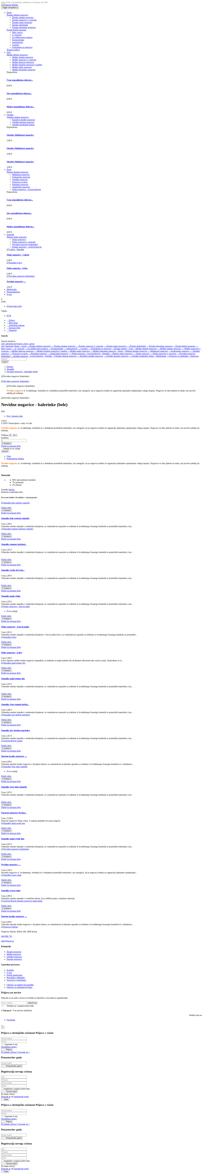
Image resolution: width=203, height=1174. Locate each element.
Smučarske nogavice (21, 187)
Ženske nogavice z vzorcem (24, 20)
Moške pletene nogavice (17, 55)
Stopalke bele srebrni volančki (15, 518)
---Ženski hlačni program (184, 346)
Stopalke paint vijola (10, 596)
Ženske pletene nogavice (17, 15)
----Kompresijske (55, 348)
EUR (9, 315)
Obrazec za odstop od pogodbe (20, 985)
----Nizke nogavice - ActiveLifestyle (84, 353)
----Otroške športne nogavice (116, 356)
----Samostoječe (70, 348)
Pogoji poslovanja (14, 975)
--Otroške (48, 356)
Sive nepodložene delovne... (19, 93)
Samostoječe (17, 42)
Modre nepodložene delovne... (21, 107)
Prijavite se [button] (6, 1096)
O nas (9, 972)
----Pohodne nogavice (37, 353)
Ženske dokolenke (20, 25)
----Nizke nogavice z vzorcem (163, 353)
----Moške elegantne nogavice (103, 351)
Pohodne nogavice (20, 184)
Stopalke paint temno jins (13, 678)
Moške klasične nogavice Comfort (27, 65)
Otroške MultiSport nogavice (20, 135)
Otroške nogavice (14, 957)
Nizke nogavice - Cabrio (18, 255)
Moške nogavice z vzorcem (24, 60)
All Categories (7, 346)
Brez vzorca (17, 32)
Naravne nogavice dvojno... (14, 813)
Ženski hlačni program (16, 30)
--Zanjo (23, 346)
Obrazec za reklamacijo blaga (19, 987)
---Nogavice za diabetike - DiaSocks (183, 356)
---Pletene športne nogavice (135, 351)
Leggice (15, 45)
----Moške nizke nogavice (78, 351)
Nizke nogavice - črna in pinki (15, 627)
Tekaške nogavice (20, 179)
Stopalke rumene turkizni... (14, 544)
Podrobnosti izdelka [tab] (15, 458)
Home (17, 346)
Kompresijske (18, 40)
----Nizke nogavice (141, 353)
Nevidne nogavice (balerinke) (25, 244)
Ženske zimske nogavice (23, 17)
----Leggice (83, 348)
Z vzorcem (17, 35)
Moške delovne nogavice (23, 62)
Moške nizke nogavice (22, 67)
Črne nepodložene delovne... (20, 80)
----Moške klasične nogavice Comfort (50, 351)
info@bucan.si (7, 941)
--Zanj (130, 348)
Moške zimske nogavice (22, 57)
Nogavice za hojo (19, 182)
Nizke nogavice (19, 239)
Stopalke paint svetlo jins (12, 839)
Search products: (8, 341)
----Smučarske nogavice (58, 353)
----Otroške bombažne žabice (141, 356)
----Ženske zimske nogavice (63, 346)
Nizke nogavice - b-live (17, 268)
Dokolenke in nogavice (22, 47)
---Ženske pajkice (119, 348)
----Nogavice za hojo (19, 353)
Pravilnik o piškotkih (16, 977)
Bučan (12, 489)
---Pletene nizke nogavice (121, 353)
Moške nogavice (14, 954)
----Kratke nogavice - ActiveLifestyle (27, 356)
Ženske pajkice (13, 50)
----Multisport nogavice (158, 351)
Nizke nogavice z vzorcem (23, 242)
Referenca (5, 492)
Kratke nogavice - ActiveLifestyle (27, 247)
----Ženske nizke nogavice (115, 346)
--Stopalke (105, 353)
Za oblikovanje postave (22, 37)
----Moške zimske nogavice (169, 348)
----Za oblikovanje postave (36, 348)
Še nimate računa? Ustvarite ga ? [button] (15, 1052)
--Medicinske (160, 356)
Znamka (4, 489)
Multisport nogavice (21, 174)
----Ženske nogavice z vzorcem (89, 346)
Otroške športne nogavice (23, 122)
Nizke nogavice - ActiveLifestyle (26, 189)
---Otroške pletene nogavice (65, 356)
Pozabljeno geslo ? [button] (9, 1047)
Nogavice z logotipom (16, 980)
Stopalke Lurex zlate (10, 890)
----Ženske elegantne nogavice (159, 346)
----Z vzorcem (18, 348)
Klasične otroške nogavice (23, 120)
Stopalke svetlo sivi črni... (13, 570)
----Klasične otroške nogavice (90, 356)
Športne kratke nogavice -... (14, 756)
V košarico (6, 443)
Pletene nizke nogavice (17, 237)
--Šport (120, 351)
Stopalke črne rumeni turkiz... (15, 704)
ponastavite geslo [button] (21, 1096)
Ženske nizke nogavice (22, 22)
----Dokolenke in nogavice (99, 348)
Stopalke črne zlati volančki (14, 787)
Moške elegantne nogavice (23, 70)
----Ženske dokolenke (136, 346)
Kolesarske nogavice (21, 177)
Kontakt (10, 970)
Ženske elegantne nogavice (24, 27)
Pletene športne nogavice (17, 172)
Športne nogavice (14, 959)
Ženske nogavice (14, 952)
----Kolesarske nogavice (178, 351)
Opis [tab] (9, 456)
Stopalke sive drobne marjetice (15, 730)
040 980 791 (6, 936)
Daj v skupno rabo (15, 416)
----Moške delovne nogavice (21, 351)
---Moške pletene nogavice (145, 348)
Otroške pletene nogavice (18, 117)
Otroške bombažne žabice (23, 125)
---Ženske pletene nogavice (39, 346)
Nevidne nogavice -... (16, 281)
